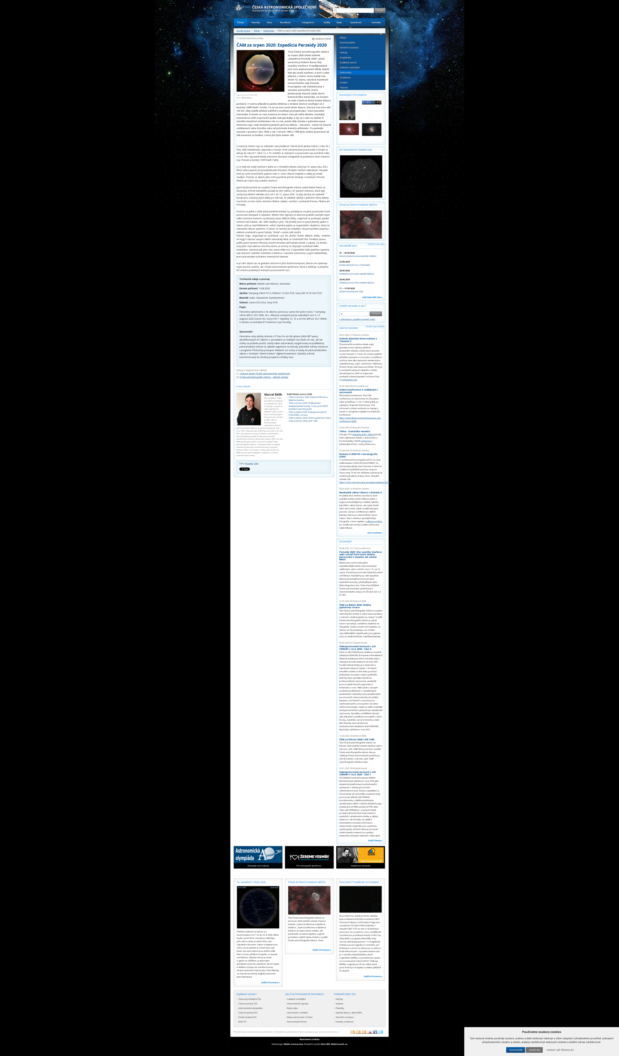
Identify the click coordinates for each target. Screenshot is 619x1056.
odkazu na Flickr (374, 521)
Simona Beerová (362, 548)
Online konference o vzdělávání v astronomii (358, 391)
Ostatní (343, 82)
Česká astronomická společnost (256, 1031)
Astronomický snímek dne (355, 149)
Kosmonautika (347, 42)
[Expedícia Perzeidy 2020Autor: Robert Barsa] (260, 91)
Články (240, 22)
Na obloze (285, 22)
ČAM (256, 463)
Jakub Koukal (361, 642)
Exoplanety (345, 57)
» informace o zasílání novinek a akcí (357, 319)
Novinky (256, 22)
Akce (269, 22)
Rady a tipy (292, 1008)
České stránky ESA (247, 1017)
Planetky (340, 1008)
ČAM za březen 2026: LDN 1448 (303, 421)
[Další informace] (258, 907)
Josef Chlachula (362, 427)
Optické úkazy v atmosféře (349, 1012)
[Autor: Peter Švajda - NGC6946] (372, 129)
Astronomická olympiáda (250, 1008)
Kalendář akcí (348, 245)
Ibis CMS (325, 1044)
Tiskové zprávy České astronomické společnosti (265, 373)
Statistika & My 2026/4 (363, 434)
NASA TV (242, 1021)
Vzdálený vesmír (348, 62)
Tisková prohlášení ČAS (249, 999)
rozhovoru (366, 440)
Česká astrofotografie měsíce (358, 204)
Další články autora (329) (299, 394)
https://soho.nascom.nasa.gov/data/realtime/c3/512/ (365, 482)
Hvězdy (343, 52)
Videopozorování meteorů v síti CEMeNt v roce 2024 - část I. (357, 773)
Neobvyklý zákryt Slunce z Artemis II (360, 492)
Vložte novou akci (376, 244)
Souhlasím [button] (515, 1049)
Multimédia (268, 30)
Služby (327, 22)
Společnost (355, 22)
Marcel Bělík (257, 38)
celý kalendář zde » (372, 297)
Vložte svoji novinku (375, 326)
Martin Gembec (362, 335)
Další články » (375, 840)
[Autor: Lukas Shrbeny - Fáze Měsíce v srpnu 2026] (372, 103)
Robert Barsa (247, 97)
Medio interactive (293, 1044)
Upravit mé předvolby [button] (560, 1049)
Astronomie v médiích (297, 1012)
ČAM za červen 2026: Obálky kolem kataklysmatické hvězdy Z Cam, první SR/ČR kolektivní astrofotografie (308, 406)
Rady (339, 22)
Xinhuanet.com (349, 379)
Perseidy (249, 463)
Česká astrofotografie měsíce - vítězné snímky (264, 377)
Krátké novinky (349, 328)
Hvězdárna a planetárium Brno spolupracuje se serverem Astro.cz (306, 1031)
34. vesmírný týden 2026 (251, 882)
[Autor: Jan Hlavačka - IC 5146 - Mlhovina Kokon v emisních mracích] (349, 129)
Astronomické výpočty (297, 1003)
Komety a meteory (345, 1021)
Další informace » (270, 982)
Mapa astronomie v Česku (300, 1017)
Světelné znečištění (350, 67)
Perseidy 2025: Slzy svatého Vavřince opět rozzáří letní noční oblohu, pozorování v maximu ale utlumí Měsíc (360, 555)
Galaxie (339, 1003)
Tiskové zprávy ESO (248, 1012)
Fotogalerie (308, 22)
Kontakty (376, 22)
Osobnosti (345, 77)
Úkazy (343, 37)
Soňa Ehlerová (361, 386)
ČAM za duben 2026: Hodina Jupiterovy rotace (310, 418)
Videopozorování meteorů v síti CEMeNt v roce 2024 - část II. (357, 647)
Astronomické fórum (297, 1021)
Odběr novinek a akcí (352, 305)
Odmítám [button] (534, 1049)
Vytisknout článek (323, 38)
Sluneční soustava (349, 47)
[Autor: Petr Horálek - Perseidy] (349, 110)
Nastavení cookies (309, 1039)
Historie (344, 87)
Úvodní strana (243, 30)
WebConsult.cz (339, 1044)
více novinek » (375, 532)
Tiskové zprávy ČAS (247, 1003)
